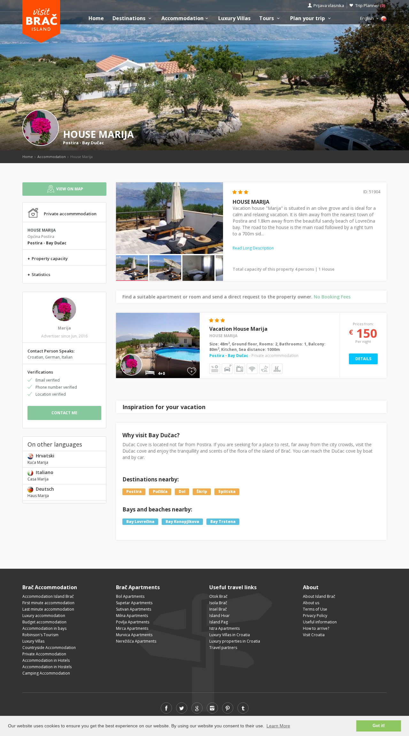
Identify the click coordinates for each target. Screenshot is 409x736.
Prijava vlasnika (328, 5)
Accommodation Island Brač (48, 596)
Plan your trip (308, 18)
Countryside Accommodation (49, 647)
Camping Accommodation (46, 673)
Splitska (226, 491)
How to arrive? (316, 628)
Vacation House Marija (238, 328)
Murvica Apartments (134, 634)
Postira (71, 143)
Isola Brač (218, 602)
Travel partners (223, 647)
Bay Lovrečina (140, 521)
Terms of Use (315, 609)
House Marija (223, 335)
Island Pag (218, 622)
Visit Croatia (314, 634)
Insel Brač (218, 609)
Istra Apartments (224, 628)
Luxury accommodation (43, 615)
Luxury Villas (234, 18)
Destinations (129, 18)
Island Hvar (219, 615)
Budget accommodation (44, 622)
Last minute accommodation (48, 609)
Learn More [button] (278, 725)
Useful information (320, 622)
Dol (182, 491)
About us (311, 602)
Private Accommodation (44, 654)
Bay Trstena (222, 521)
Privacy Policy (315, 615)
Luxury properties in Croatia (234, 641)
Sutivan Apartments (133, 609)
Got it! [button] (379, 726)
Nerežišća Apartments (136, 641)
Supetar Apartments (134, 602)
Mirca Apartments (132, 628)
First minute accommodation (48, 602)
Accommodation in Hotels (46, 660)
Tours (267, 18)
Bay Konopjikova (182, 521)
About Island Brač (319, 596)
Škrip (202, 491)
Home (96, 18)
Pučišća (160, 491)
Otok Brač (218, 596)
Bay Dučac (93, 143)
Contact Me (64, 412)
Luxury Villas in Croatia (229, 634)
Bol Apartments (130, 596)
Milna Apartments (132, 615)
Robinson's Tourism (40, 634)
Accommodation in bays (44, 628)
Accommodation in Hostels (47, 666)
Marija (64, 328)
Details (363, 358)
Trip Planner (370, 5)
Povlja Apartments (132, 622)
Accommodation (182, 18)
